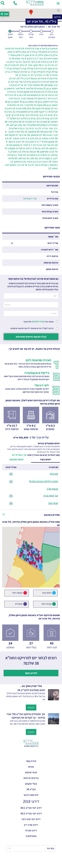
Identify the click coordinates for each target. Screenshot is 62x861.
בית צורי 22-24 (47, 145)
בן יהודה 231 (28, 161)
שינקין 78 (42, 51)
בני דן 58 (42, 65)
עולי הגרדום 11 (15, 81)
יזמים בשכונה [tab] (17, 459)
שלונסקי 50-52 (28, 131)
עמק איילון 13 (19, 51)
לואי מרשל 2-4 (37, 148)
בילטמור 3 (52, 165)
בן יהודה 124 (42, 61)
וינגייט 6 (17, 108)
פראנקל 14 (39, 98)
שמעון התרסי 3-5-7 (45, 141)
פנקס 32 (38, 105)
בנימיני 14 (49, 95)
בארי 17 (39, 58)
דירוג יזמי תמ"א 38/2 (31, 813)
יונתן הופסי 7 (14, 55)
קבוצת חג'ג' (52, 488)
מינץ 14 (52, 51)
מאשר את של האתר (38, 321)
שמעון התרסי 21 (21, 91)
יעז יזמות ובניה (50, 495)
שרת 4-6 (40, 155)
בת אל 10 (26, 165)
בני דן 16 (23, 128)
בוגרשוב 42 (32, 158)
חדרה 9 (42, 81)
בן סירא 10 (32, 51)
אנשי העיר (53, 503)
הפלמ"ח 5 (52, 125)
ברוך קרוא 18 (23, 115)
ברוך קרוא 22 (51, 115)
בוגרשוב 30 (12, 125)
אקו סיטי (54, 473)
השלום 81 (53, 121)
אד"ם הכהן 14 (16, 85)
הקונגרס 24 (44, 158)
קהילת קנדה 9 (50, 71)
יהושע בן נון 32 (50, 88)
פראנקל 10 (52, 81)
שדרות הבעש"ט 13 (34, 78)
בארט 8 (8, 111)
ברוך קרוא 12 (34, 118)
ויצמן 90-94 (43, 131)
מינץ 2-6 (30, 138)
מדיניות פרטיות (31, 778)
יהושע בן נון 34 (41, 101)
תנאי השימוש (38, 321)
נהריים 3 (13, 98)
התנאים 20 (35, 91)
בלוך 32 (20, 65)
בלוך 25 (32, 61)
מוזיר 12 (24, 145)
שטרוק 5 (12, 151)
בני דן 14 (33, 128)
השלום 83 (42, 125)
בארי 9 (19, 135)
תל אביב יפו (54, 26)
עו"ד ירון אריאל (29, 198)
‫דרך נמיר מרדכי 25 (48, 128)
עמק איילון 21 (42, 55)
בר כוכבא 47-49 (47, 135)
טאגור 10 (53, 168)
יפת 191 (22, 125)
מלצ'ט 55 (47, 91)
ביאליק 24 (14, 128)
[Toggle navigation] (58, 3)
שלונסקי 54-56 (31, 135)
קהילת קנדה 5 (26, 68)
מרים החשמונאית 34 (33, 95)
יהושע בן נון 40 (50, 105)
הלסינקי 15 (16, 161)
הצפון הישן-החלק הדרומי (32, 26)
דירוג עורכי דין (31, 824)
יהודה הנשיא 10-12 (44, 138)
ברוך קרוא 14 (48, 118)
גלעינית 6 (17, 48)
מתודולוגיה (31, 836)
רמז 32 (12, 78)
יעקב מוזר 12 (31, 65)
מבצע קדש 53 (30, 81)
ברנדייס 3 (39, 68)
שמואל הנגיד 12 (25, 98)
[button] (31, 515)
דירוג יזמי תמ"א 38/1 (31, 807)
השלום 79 (32, 125)
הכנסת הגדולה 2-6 (26, 151)
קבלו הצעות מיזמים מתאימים (31, 336)
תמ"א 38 (31, 789)
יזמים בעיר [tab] (45, 459)
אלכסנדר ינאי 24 (24, 105)
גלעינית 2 (51, 111)
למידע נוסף (31, 673)
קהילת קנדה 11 (35, 71)
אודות (31, 766)
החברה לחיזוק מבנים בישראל (43, 481)
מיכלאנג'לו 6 (51, 78)
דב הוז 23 (53, 65)
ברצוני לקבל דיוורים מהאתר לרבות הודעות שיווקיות (31, 328)
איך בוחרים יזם (19, 455)
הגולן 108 (27, 108)
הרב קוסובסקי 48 (49, 85)
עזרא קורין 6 (39, 48)
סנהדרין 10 (10, 65)
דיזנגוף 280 (40, 111)
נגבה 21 (23, 61)
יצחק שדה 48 (11, 121)
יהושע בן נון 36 (27, 101)
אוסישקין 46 (43, 151)
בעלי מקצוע (31, 783)
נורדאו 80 (24, 121)
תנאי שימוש (31, 772)
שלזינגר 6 (18, 88)
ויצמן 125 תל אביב (25, 141)
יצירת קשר (31, 761)
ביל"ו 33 (21, 78)
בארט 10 (18, 95)
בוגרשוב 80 (20, 158)
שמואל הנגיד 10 (32, 85)
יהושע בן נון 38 (12, 101)
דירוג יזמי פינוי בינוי (31, 819)
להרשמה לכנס (31, 795)
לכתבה (31, 707)
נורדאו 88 (34, 121)
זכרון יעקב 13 (28, 55)
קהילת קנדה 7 (11, 68)
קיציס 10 (38, 88)
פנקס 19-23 (29, 155)
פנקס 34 (45, 108)
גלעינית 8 (27, 48)
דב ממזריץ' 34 (22, 75)
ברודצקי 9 (30, 58)
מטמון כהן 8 (52, 48)
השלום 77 (12, 118)
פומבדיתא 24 (51, 58)
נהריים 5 (53, 101)
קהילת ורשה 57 (39, 165)
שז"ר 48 (53, 131)
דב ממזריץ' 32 (38, 75)
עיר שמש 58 (18, 58)
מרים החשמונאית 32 (23, 111)
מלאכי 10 (22, 118)
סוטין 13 (43, 121)
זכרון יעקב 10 (51, 68)
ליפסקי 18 (51, 148)
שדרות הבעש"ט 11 (17, 71)
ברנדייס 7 (51, 98)
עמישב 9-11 (51, 155)
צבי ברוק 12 (12, 61)
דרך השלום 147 (13, 165)
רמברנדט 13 (41, 161)
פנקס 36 (36, 108)
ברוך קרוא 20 (37, 115)
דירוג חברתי (31, 830)
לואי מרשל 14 (23, 148)
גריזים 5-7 (34, 145)
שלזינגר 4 (28, 88)
